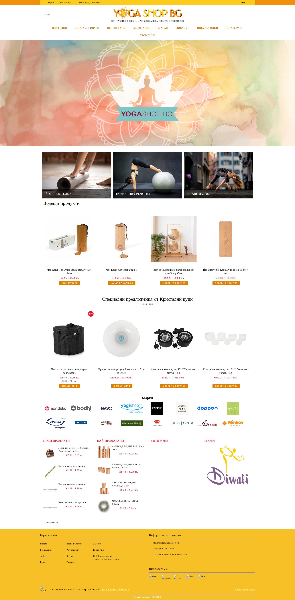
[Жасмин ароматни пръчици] (50, 471)
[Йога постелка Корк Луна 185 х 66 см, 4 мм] (225, 239)
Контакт (71, 556)
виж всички (147, 304)
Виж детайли (69, 283)
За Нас (43, 556)
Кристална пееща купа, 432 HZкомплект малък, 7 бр (173, 371)
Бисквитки (98, 550)
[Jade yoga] (182, 423)
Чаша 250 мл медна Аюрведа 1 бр (124, 484)
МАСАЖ (163, 28)
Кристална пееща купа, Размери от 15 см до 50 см (121, 371)
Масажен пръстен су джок (125, 502)
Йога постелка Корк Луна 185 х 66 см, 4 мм (225, 271)
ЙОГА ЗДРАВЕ (234, 28)
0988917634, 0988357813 (90, 2)
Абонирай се (51, 523)
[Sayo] (106, 409)
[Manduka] (56, 409)
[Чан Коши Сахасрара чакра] (121, 239)
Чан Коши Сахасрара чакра (121, 269)
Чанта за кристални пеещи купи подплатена (69, 371)
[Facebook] (250, 2)
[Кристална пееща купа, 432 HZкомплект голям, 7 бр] (226, 338)
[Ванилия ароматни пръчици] (50, 508)
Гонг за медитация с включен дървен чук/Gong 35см (173, 271)
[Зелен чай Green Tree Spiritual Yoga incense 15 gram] (50, 453)
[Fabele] (157, 409)
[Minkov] (233, 424)
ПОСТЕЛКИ (59, 28)
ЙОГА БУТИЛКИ (207, 28)
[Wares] (233, 409)
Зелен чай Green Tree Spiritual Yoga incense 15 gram (73, 449)
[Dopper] (208, 409)
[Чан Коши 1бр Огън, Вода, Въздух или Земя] (69, 239)
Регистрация (73, 550)
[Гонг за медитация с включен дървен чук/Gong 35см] (174, 239)
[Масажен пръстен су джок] (104, 506)
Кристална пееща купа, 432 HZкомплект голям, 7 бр (226, 371)
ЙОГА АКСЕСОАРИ (87, 28)
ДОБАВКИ (182, 28)
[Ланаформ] (81, 423)
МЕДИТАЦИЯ (142, 28)
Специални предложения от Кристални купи (147, 299)
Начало (43, 544)
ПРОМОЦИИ (147, 35)
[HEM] (157, 423)
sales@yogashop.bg (169, 543)
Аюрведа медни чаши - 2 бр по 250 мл (127, 466)
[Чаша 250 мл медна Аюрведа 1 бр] (104, 488)
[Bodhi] (81, 409)
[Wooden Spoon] (106, 423)
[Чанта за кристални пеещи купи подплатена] (69, 338)
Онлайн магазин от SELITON (147, 597)
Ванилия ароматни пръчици (72, 502)
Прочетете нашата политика (115, 589)
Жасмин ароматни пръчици (72, 466)
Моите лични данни (245, 589)
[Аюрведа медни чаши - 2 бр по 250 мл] (104, 470)
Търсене (71, 562)
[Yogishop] (132, 409)
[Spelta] (56, 423)
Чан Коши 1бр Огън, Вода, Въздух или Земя (69, 271)
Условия (97, 544)
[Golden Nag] (182, 409)
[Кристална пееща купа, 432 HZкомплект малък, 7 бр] (174, 338)
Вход (42, 562)
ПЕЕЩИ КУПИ (116, 28)
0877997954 (65, 2)
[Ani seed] (208, 423)
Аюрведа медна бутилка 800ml (128, 448)
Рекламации (46, 550)
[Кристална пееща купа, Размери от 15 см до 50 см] (121, 338)
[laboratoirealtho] (132, 423)
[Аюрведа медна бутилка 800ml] (104, 452)
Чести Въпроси (74, 544)
